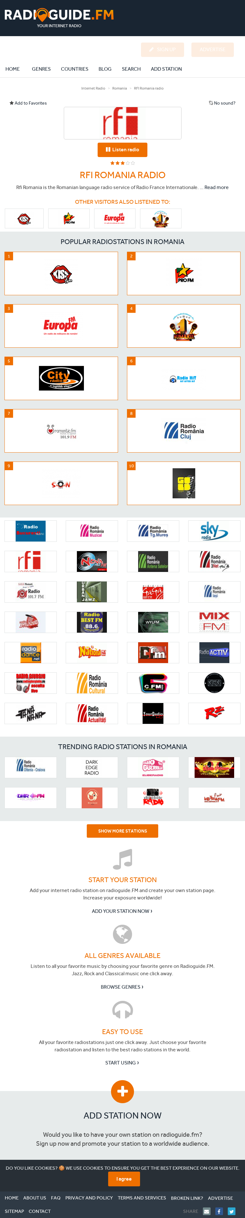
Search (131, 69)
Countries (74, 69)
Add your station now (120, 911)
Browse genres (120, 987)
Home (15, 69)
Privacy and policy (89, 1198)
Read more (216, 187)
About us (34, 1198)
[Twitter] (234, 1211)
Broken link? (187, 1198)
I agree (124, 1179)
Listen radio (124, 149)
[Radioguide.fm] (59, 18)
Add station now (123, 1115)
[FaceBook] (221, 1211)
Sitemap (14, 1211)
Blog (105, 69)
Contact (40, 1211)
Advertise (220, 1198)
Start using (120, 1063)
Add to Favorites (30, 103)
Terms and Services (142, 1198)
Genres (41, 69)
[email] (209, 1211)
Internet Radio (93, 88)
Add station (166, 69)
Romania (119, 88)
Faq (56, 1198)
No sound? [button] (224, 103)
